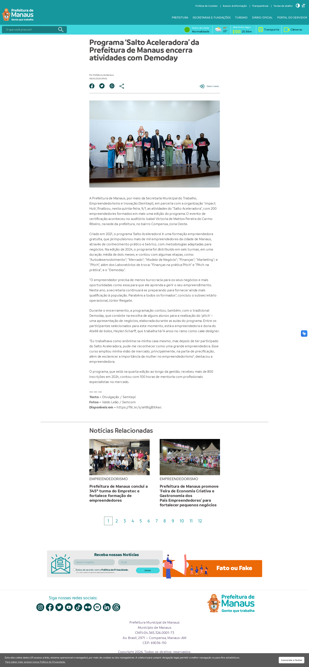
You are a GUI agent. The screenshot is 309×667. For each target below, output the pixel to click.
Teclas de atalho (283, 6)
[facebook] (50, 607)
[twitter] (59, 607)
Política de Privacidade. (115, 569)
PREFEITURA (180, 17)
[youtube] (69, 607)
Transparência (260, 6)
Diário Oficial (262, 17)
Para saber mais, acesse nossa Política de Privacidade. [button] (35, 661)
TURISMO (241, 17)
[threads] (116, 607)
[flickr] (88, 607)
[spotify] (97, 607)
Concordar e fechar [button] (291, 660)
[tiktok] (78, 607)
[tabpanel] (119, 471)
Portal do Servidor (292, 17)
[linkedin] (107, 607)
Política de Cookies (206, 6)
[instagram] (40, 607)
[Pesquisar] (61, 29)
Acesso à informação (235, 6)
